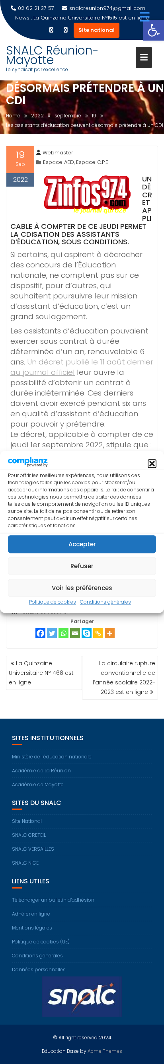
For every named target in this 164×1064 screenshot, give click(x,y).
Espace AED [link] (58, 162)
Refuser (82, 566)
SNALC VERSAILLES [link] (33, 849)
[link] (153, 30)
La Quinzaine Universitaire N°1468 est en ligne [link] (41, 672)
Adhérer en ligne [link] (31, 913)
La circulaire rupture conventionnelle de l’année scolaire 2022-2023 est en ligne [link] (124, 677)
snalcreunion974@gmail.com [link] (107, 8)
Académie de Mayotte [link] (38, 784)
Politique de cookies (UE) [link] (41, 941)
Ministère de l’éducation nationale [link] (52, 756)
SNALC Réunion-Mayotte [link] (52, 55)
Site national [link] (96, 30)
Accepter (82, 544)
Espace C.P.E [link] (92, 162)
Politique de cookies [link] (52, 602)
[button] (152, 464)
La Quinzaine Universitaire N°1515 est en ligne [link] (91, 17)
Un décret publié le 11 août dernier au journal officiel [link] (81, 367)
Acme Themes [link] (105, 1051)
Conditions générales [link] (105, 602)
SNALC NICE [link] (25, 862)
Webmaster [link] (58, 152)
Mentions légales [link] (32, 927)
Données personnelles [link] (39, 969)
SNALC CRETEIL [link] (29, 835)
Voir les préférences (82, 588)
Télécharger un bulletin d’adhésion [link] (53, 899)
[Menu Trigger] (145, 17)
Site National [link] (27, 821)
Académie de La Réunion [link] (41, 770)
